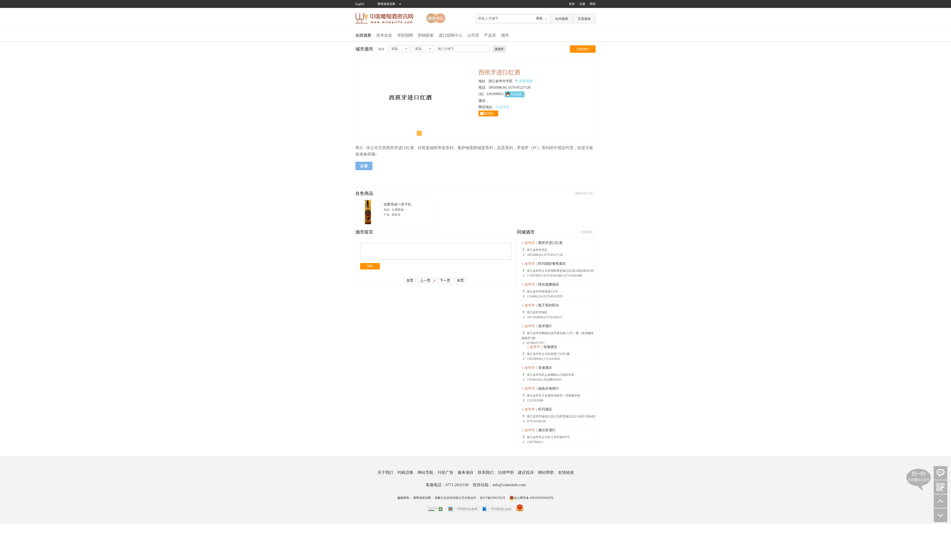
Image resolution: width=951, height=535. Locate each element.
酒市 (505, 35)
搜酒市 (499, 49)
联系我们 (487, 472)
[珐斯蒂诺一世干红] (368, 223)
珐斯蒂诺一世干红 (397, 204)
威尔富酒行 (546, 430)
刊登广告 (446, 472)
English (359, 4)
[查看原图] (410, 137)
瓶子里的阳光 (548, 305)
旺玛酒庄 (545, 409)
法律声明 (507, 472)
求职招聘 (405, 35)
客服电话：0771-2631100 (448, 485)
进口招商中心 (450, 35)
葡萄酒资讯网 (386, 4)
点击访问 (502, 107)
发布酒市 (583, 49)
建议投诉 (527, 472)
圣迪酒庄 (545, 368)
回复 (370, 266)
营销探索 (426, 35)
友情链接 (566, 472)
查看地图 (526, 81)
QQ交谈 (516, 94)
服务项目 (467, 472)
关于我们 (386, 472)
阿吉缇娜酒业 (548, 284)
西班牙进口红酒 (550, 243)
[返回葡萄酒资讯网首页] (386, 18)
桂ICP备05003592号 (492, 498)
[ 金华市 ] (529, 243)
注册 (582, 4)
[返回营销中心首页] (435, 18)
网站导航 (426, 472)
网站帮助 (547, 472)
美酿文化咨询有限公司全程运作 (455, 498)
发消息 (489, 113)
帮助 (593, 4)
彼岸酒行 (545, 326)
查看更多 (587, 232)
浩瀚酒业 (550, 347)
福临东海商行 (548, 388)
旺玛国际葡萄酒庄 (552, 264)
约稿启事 (406, 472)
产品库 (490, 35)
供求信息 (384, 35)
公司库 (473, 35)
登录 (572, 4)
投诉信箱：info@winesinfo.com (499, 485)
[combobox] (399, 49)
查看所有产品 (584, 193)
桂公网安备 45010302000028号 (534, 498)
